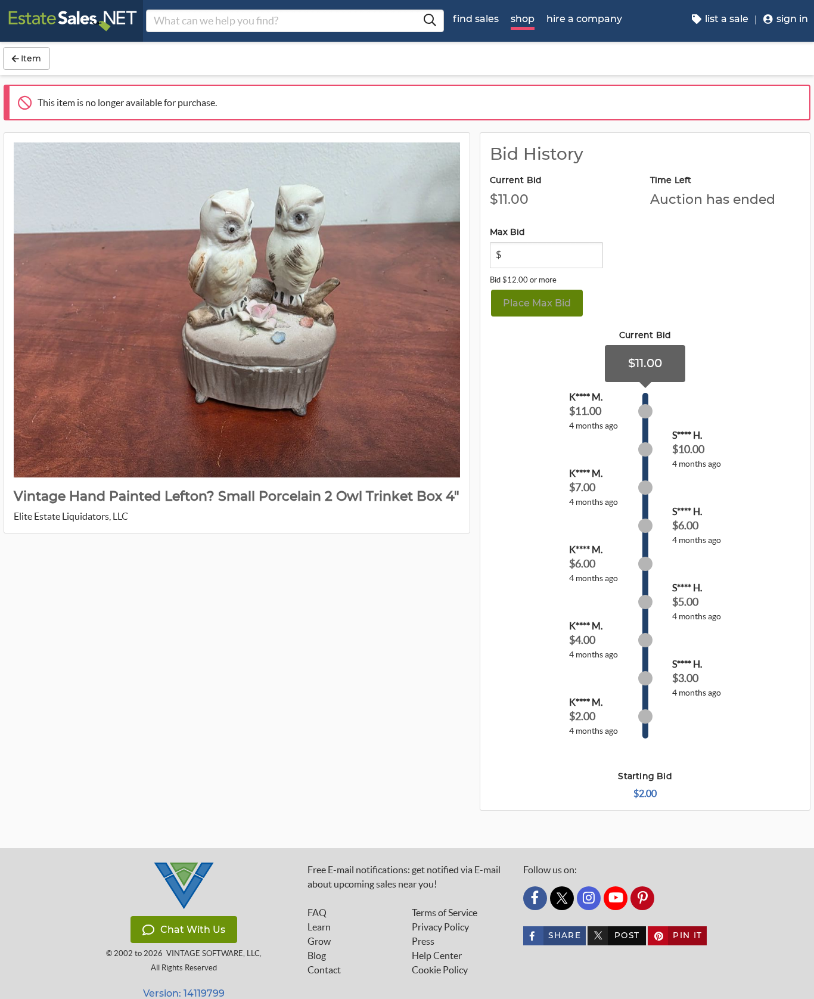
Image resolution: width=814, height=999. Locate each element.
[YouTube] (615, 898)
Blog (316, 955)
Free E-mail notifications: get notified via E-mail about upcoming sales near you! (404, 876)
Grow (319, 941)
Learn (319, 927)
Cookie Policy (440, 969)
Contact (324, 969)
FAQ (317, 912)
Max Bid (507, 232)
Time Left (671, 180)
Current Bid (516, 180)
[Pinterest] (642, 898)
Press (423, 941)
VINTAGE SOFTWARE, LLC (213, 953)
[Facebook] (535, 898)
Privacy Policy (440, 927)
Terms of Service (444, 912)
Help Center (437, 955)
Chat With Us (192, 929)
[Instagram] (589, 898)
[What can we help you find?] (429, 21)
